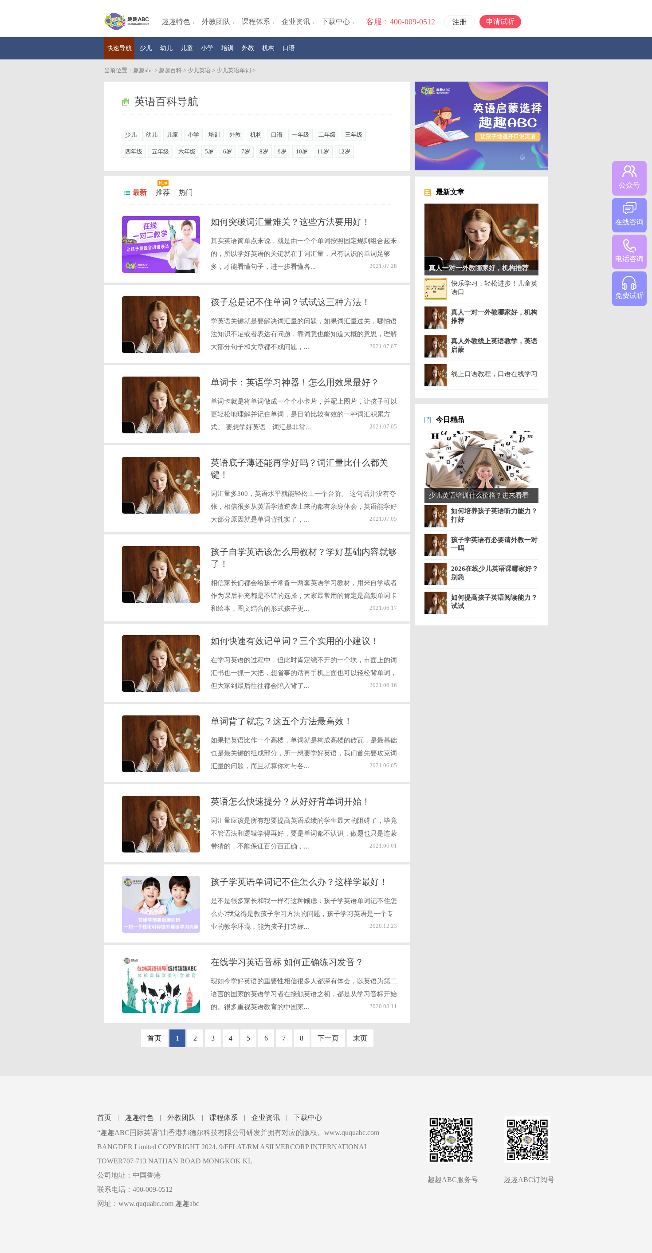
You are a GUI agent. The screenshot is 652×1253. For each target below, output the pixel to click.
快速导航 (119, 48)
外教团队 (181, 1117)
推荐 (163, 192)
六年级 (187, 151)
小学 (207, 48)
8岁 (263, 151)
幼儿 (166, 48)
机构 (268, 48)
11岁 (323, 151)
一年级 (300, 134)
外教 (248, 48)
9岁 (282, 151)
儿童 (187, 48)
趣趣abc (143, 70)
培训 (227, 48)
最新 (140, 192)
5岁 (209, 151)
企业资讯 (265, 1117)
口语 (289, 48)
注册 (459, 22)
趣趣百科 (170, 70)
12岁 (344, 151)
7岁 (245, 151)
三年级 (353, 134)
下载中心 (308, 1117)
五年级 (160, 151)
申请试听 (500, 21)
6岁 (227, 151)
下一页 (328, 1038)
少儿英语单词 (233, 70)
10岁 (302, 151)
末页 (360, 1038)
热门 (186, 192)
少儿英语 (199, 70)
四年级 (133, 151)
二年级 (327, 134)
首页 (104, 1117)
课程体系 (223, 1117)
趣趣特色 (139, 1117)
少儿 (146, 48)
